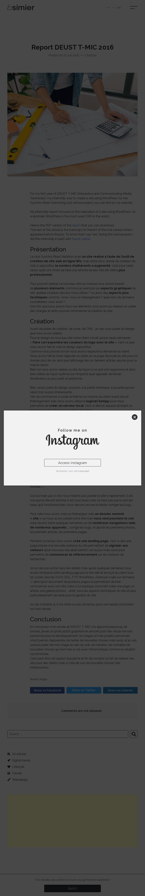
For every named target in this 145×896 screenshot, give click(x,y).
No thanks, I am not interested (72, 471)
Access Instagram (72, 463)
